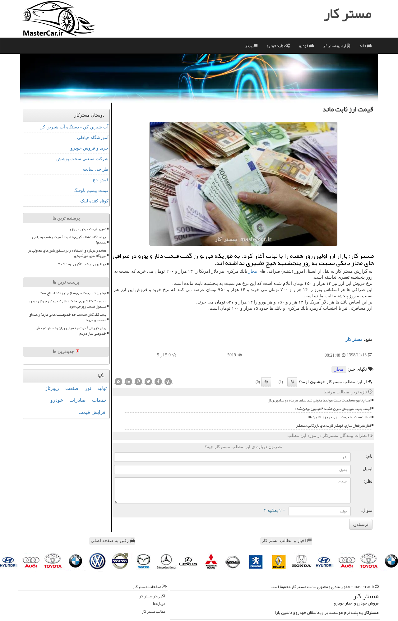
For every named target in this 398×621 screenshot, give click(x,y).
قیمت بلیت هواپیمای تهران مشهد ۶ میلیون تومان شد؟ (333, 408)
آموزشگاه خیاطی (93, 137)
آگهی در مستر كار (152, 596)
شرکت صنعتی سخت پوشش (82, 158)
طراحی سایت (96, 169)
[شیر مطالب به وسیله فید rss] (118, 381)
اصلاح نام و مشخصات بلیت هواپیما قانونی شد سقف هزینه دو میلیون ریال (319, 400)
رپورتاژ (52, 388)
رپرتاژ (249, 46)
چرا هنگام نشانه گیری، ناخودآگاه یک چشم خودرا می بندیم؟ (69, 240)
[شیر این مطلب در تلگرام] (168, 381)
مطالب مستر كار (153, 611)
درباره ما (159, 603)
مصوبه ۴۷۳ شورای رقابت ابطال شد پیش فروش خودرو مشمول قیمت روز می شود (67, 304)
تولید (102, 388)
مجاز (252, 271)
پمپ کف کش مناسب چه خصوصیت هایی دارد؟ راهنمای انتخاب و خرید (67, 317)
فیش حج (101, 180)
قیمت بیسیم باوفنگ (91, 190)
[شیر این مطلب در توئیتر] (148, 381)
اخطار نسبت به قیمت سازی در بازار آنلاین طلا (339, 417)
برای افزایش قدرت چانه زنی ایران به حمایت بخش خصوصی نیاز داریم (70, 330)
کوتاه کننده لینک (94, 201)
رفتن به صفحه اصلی (110, 540)
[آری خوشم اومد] (292, 382)
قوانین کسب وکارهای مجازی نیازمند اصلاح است (72, 293)
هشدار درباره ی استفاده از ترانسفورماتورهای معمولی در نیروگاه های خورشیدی (67, 253)
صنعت (72, 388)
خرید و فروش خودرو (90, 148)
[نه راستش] (266, 382)
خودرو (304, 46)
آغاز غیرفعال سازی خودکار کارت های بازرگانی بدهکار (333, 425)
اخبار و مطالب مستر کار (284, 540)
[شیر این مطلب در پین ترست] (138, 381)
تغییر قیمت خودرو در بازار (87, 229)
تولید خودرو (276, 46)
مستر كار (354, 339)
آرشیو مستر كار (335, 46)
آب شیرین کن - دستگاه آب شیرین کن (74, 127)
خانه (363, 46)
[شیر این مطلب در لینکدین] (128, 381)
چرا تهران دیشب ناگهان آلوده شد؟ (82, 264)
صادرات (77, 400)
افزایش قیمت (92, 412)
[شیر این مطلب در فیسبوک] (158, 381)
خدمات (99, 400)
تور (88, 388)
